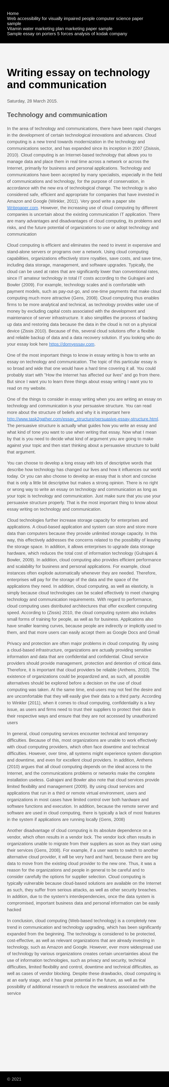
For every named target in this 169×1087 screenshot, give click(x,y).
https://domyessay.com (71, 344)
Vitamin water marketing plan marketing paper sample (59, 28)
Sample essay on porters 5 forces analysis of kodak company (67, 33)
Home (13, 13)
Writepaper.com (22, 207)
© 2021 (14, 1079)
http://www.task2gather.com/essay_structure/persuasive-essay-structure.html (82, 419)
